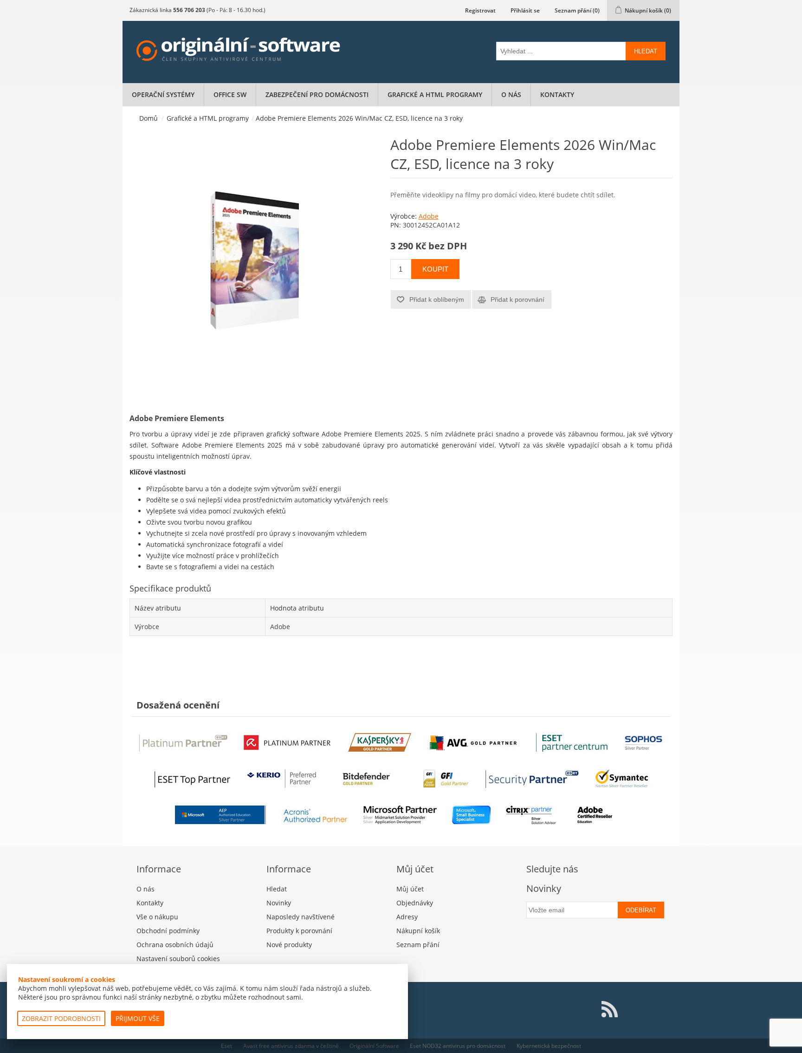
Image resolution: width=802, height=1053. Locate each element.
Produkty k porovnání (299, 930)
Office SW (229, 94)
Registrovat (480, 10)
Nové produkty (289, 944)
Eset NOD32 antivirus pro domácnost (457, 1046)
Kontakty (557, 94)
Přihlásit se (525, 10)
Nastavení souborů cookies (178, 958)
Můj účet (410, 888)
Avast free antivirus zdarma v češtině (291, 1046)
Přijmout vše (138, 1018)
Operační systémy (163, 94)
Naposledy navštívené (300, 916)
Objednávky (414, 902)
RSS (609, 1009)
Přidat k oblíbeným (436, 299)
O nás (511, 94)
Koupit (435, 269)
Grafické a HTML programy (435, 94)
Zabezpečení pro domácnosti (317, 94)
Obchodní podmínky (168, 930)
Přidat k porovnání (517, 299)
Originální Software (374, 1046)
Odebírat (641, 910)
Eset (226, 1046)
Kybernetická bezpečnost (549, 1046)
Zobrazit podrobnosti (61, 1018)
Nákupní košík (418, 930)
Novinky (278, 902)
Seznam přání (418, 944)
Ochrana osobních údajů (174, 944)
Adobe (429, 216)
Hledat (645, 51)
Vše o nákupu (157, 916)
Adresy (407, 916)
